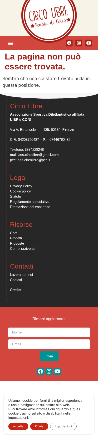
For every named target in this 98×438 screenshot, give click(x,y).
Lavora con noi (21, 275)
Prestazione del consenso (30, 207)
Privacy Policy (21, 186)
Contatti (16, 280)
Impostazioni (63, 426)
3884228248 (34, 149)
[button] (10, 43)
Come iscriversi (22, 248)
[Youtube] (57, 371)
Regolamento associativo (29, 202)
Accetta (18, 426)
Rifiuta (39, 426)
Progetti (16, 238)
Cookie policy (20, 191)
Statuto (15, 196)
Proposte (17, 243)
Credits (15, 290)
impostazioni (18, 417)
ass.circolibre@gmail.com (38, 155)
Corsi (14, 233)
